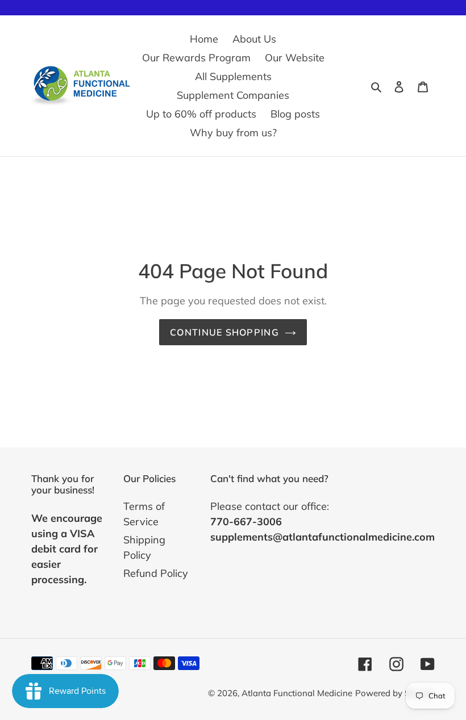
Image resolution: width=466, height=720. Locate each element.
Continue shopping (224, 332)
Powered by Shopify (395, 693)
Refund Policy (155, 573)
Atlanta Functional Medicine (297, 693)
